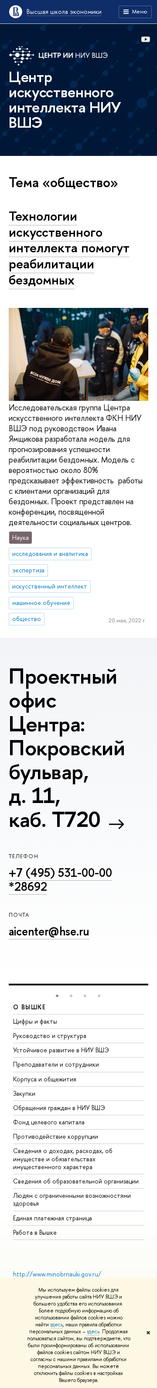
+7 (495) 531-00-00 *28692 (60, 879)
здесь (56, 1324)
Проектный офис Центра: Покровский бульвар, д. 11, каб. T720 (67, 747)
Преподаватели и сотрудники (56, 1064)
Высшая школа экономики (64, 11)
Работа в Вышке (35, 1232)
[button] (57, 996)
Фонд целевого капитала (49, 1122)
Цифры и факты (35, 1021)
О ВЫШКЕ (29, 1007)
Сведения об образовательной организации (76, 1181)
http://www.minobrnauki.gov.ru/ (57, 1274)
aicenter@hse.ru (49, 931)
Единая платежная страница (52, 1218)
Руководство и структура (49, 1035)
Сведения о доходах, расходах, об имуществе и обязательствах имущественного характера (63, 1158)
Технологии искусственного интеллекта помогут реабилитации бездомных (69, 248)
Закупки (24, 1093)
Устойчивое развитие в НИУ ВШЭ (61, 1050)
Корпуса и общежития (44, 1079)
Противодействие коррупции (55, 1136)
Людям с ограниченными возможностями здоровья (72, 1199)
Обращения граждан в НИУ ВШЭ (59, 1108)
